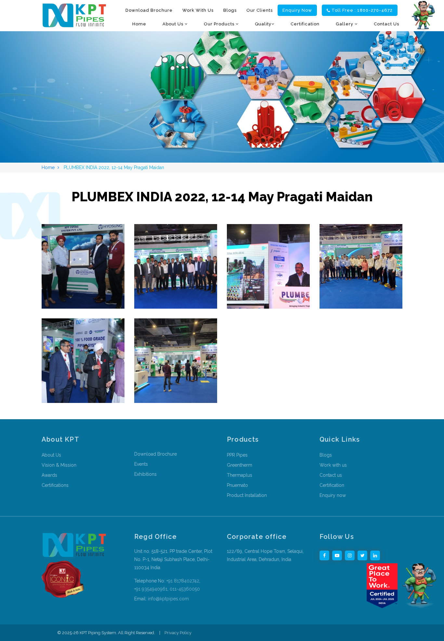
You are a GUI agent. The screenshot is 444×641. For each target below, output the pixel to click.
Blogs (230, 10)
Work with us (198, 10)
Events (141, 464)
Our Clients (259, 10)
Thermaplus (239, 475)
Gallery (345, 23)
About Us (174, 23)
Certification (305, 23)
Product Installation (247, 495)
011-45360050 (185, 589)
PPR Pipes (237, 455)
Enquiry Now (297, 10)
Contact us (386, 23)
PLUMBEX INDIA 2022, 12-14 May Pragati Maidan (114, 167)
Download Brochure (149, 10)
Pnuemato (237, 485)
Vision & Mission (59, 465)
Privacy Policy (177, 632)
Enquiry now (333, 495)
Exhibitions (145, 474)
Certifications (55, 485)
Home (139, 23)
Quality (263, 23)
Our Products (220, 23)
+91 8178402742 (182, 580)
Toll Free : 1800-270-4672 (362, 10)
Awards (49, 475)
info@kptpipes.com (168, 598)
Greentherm (239, 465)
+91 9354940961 (150, 589)
